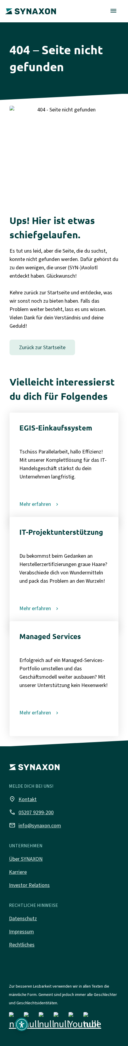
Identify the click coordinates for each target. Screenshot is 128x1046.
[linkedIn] (46, 1021)
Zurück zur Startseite (42, 347)
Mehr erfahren (35, 504)
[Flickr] (61, 1021)
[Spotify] (91, 1021)
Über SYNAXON (26, 858)
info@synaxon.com (35, 825)
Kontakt (23, 799)
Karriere (18, 872)
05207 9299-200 (31, 812)
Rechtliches (22, 944)
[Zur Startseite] (30, 7)
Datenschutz (23, 918)
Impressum (21, 931)
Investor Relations (29, 885)
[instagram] (32, 1021)
